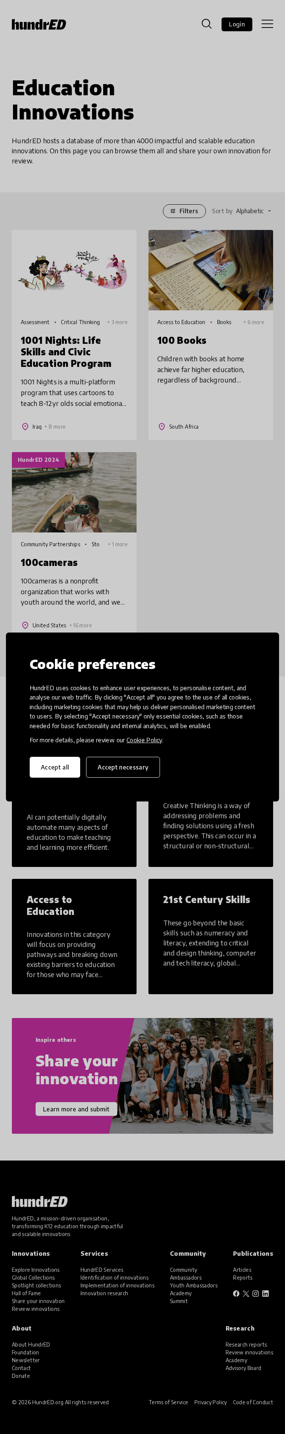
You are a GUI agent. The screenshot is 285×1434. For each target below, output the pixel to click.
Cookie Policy (144, 740)
